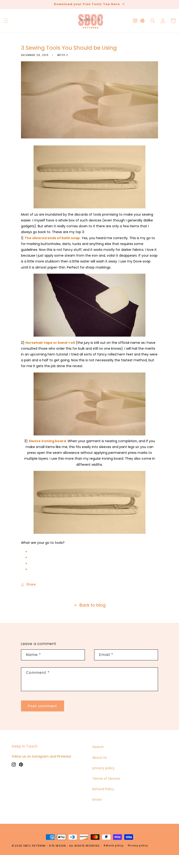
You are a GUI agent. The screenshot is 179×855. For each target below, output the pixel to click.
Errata (97, 799)
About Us (99, 757)
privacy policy (103, 768)
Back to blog (92, 605)
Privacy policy (138, 845)
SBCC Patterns (34, 846)
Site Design (57, 846)
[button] (6, 21)
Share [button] (31, 584)
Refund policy (114, 845)
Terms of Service (106, 778)
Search (98, 747)
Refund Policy (103, 789)
